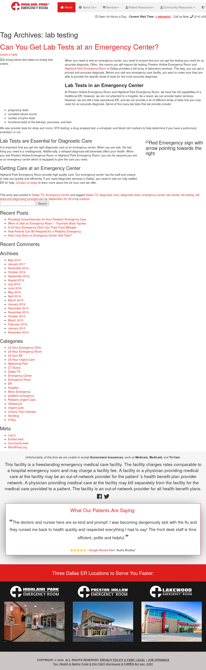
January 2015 (17, 328)
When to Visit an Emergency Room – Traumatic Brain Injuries (47, 223)
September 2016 (18, 276)
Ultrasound (15, 404)
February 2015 (17, 324)
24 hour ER (15, 355)
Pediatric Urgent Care (22, 400)
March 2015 (15, 320)
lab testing (187, 195)
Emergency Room (19, 380)
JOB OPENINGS (158, 660)
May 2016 (14, 292)
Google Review (98, 550)
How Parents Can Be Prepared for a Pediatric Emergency (44, 231)
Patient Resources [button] (140, 7)
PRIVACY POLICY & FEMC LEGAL (122, 660)
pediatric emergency (21, 396)
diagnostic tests (130, 195)
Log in (12, 435)
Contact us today (26, 183)
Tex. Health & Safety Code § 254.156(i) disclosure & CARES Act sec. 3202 (103, 664)
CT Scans (14, 367)
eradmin (84, 199)
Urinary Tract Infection (22, 412)
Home (69, 7)
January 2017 (17, 264)
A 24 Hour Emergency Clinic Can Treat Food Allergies (42, 227)
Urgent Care (16, 408)
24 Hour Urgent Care (21, 359)
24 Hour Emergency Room (25, 351)
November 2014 (18, 332)
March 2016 (15, 300)
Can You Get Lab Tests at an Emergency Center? (79, 46)
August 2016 (16, 280)
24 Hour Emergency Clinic (24, 347)
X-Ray (12, 420)
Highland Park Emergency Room (85, 68)
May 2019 (14, 260)
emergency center (153, 195)
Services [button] (111, 7)
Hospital (13, 388)
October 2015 (17, 316)
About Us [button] (88, 7)
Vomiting (13, 416)
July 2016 (14, 284)
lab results (172, 195)
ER (10, 384)
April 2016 (14, 296)
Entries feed (15, 439)
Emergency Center (58, 195)
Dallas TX (38, 195)
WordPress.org (17, 447)
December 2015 (18, 308)
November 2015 (18, 312)
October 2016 (17, 272)
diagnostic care (109, 195)
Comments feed (18, 443)
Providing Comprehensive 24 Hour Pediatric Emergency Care (47, 219)
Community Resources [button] (178, 7)
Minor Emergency (19, 392)
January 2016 (17, 304)
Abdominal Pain (18, 363)
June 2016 (15, 288)
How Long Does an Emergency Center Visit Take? (40, 235)
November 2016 (18, 268)
